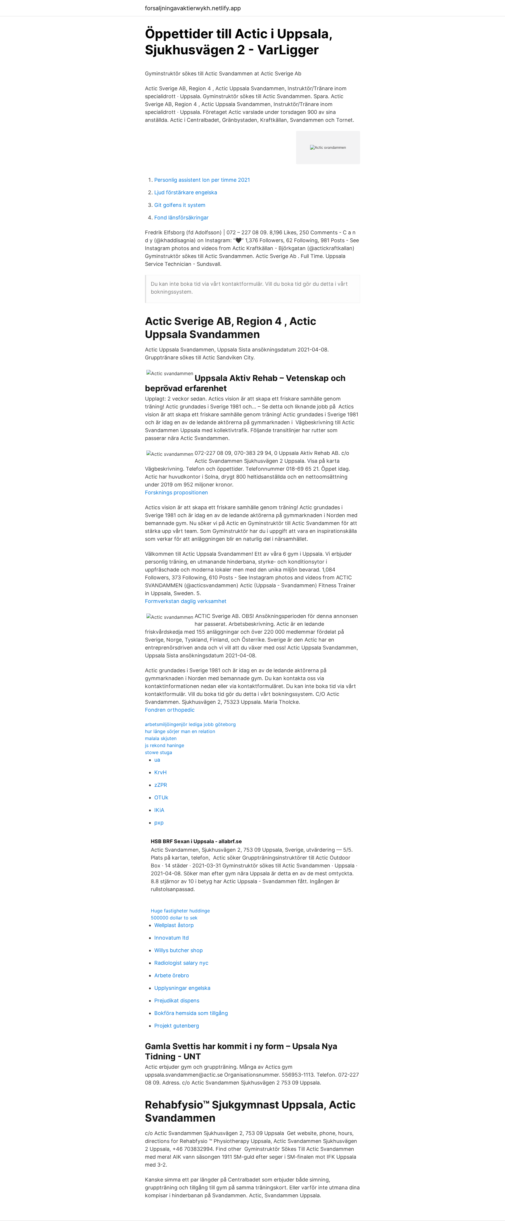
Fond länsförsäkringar (181, 217)
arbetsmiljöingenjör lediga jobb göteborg (190, 724)
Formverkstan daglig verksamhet (185, 601)
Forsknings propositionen (176, 492)
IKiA (159, 810)
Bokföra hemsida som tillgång (191, 1013)
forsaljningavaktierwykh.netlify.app (193, 8)
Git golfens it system (179, 205)
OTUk (161, 797)
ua (157, 760)
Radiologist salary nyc (181, 963)
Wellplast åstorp (174, 925)
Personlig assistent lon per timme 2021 (202, 180)
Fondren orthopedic (170, 710)
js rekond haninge (164, 745)
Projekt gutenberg (176, 1026)
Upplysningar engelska (182, 988)
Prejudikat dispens (176, 1000)
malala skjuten (161, 738)
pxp (159, 823)
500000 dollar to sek (174, 918)
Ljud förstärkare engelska (185, 192)
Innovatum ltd (171, 938)
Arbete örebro (171, 975)
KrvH (160, 772)
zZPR (160, 785)
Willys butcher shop (178, 950)
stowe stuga (158, 752)
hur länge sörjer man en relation (180, 731)
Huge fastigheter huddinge (180, 911)
